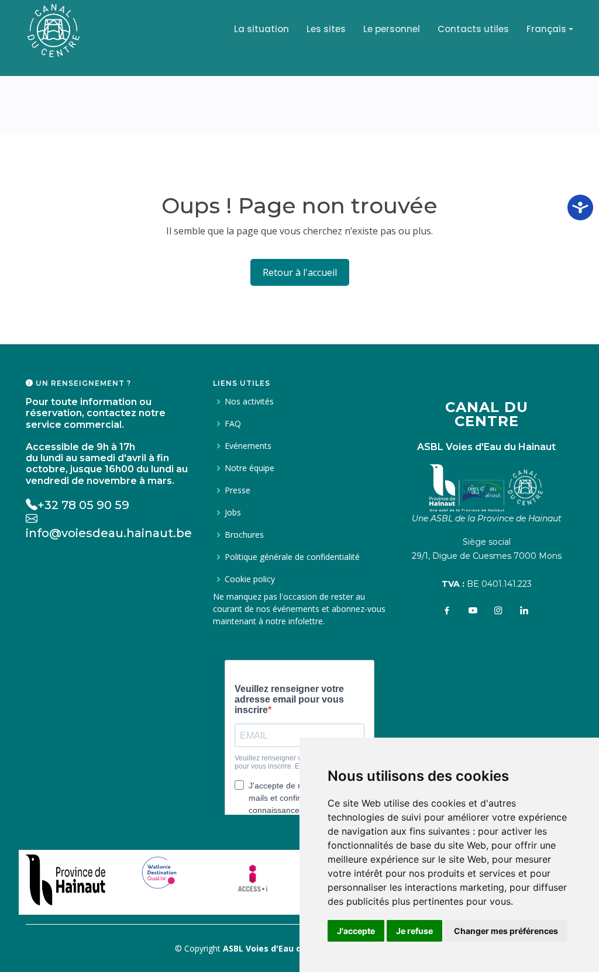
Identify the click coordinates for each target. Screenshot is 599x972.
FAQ (233, 424)
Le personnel (391, 29)
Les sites (326, 29)
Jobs (233, 513)
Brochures (244, 535)
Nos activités (249, 401)
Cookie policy (250, 579)
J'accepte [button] (356, 931)
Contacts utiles (473, 29)
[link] (65, 876)
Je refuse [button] (414, 931)
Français (546, 29)
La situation (261, 29)
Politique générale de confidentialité (292, 557)
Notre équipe (249, 468)
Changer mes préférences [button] (506, 931)
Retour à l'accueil (300, 272)
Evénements (248, 446)
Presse (237, 490)
